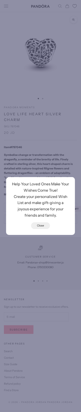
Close (40, 225)
